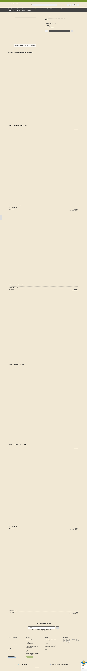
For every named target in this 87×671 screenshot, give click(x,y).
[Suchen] (56, 5)
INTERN (18, 10)
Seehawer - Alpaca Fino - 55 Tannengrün (16, 284)
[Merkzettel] (73, 5)
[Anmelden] (70, 5)
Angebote (29, 10)
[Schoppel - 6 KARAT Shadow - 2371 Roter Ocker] (43, 408)
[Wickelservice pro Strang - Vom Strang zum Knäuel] (43, 572)
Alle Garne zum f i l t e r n (21, 8)
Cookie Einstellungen (29, 658)
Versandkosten (52, 27)
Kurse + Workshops (11, 8)
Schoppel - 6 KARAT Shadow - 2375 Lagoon (16, 364)
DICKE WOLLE (49, 8)
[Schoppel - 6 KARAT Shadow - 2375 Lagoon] (43, 329)
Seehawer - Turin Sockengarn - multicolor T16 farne (18, 125)
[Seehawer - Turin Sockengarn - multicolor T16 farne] (43, 89)
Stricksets (56, 8)
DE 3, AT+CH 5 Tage (15, 207)
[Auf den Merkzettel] (72, 31)
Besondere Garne (41, 8)
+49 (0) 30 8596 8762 (14, 644)
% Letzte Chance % (11, 10)
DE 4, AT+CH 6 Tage (53, 23)
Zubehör (62, 8)
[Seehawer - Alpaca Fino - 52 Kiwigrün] (43, 169)
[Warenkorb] (75, 5)
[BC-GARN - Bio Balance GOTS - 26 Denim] (43, 488)
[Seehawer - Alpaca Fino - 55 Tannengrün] (43, 249)
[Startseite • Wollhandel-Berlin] (15, 3)
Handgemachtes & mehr (71, 8)
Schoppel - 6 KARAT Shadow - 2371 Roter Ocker (17, 444)
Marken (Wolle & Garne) (32, 8)
